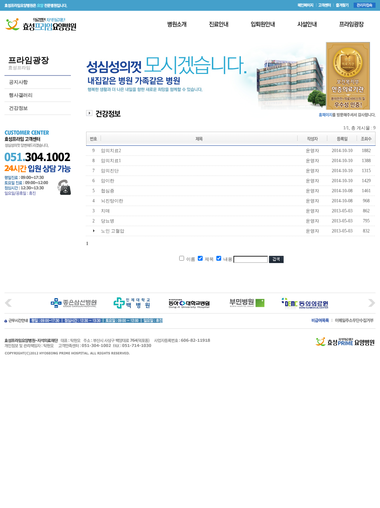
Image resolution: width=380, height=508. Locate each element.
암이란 (107, 180)
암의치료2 (111, 150)
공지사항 (18, 82)
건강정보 (18, 108)
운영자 (312, 150)
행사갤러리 (21, 95)
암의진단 (110, 170)
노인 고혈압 (112, 231)
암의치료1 (111, 160)
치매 (105, 210)
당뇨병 (107, 221)
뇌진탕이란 (112, 200)
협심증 (107, 190)
